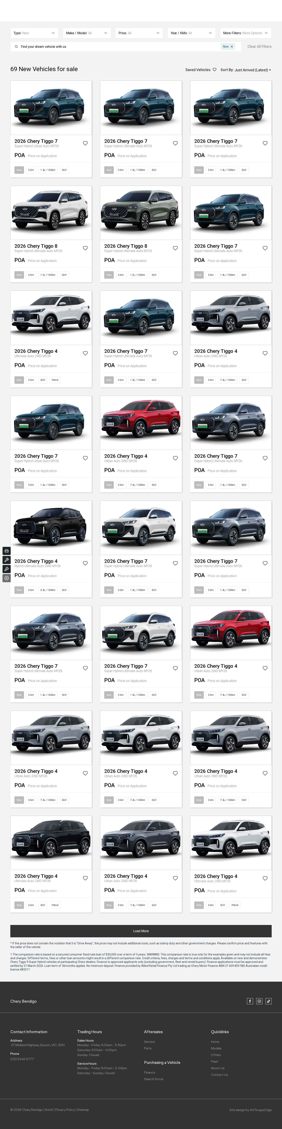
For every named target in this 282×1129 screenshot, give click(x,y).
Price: (122, 33)
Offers (216, 1055)
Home (215, 1042)
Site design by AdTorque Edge (250, 1110)
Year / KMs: (179, 33)
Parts (148, 1048)
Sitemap (83, 1110)
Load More (141, 931)
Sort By (226, 70)
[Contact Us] (6, 569)
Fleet (214, 1061)
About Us (218, 1068)
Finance (149, 1072)
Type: (17, 33)
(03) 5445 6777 (22, 1059)
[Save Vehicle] (85, 144)
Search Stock (154, 1079)
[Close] (6, 578)
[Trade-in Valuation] (6, 551)
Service (149, 1042)
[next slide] (89, 108)
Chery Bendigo (23, 1001)
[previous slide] (13, 108)
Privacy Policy (65, 1110)
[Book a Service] (6, 560)
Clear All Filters (260, 47)
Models (216, 1048)
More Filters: (232, 33)
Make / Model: (76, 33)
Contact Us (219, 1075)
